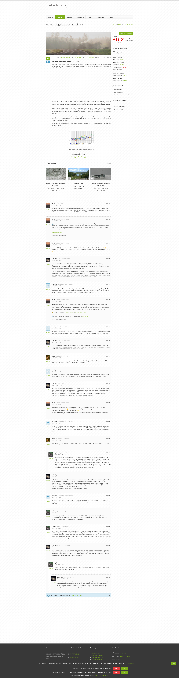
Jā (124, 668)
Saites (90, 17)
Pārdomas (116, 112)
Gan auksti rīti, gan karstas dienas (122, 95)
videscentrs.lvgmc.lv (57, 232)
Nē (116, 668)
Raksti (60, 17)
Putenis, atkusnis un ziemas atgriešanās (101, 184)
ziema (61, 57)
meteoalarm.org (69, 313)
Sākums (50, 17)
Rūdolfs (74, 187)
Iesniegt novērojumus (126, 33)
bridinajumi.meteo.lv (80, 313)
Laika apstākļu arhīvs (96, 659)
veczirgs (54, 284)
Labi (173, 663)
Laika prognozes (128, 24)
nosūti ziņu (123, 653)
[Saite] (56, 174)
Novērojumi (80, 17)
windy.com (85, 316)
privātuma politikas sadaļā (101, 675)
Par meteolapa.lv (118, 109)
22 (85, 57)
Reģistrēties (101, 17)
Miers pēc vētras (118, 57)
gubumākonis (52, 188)
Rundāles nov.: (120, 68)
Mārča (53, 204)
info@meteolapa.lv (125, 656)
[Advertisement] (104, 8)
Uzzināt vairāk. (129, 663)
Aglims (57, 453)
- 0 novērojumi (66, 453)
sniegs (64, 57)
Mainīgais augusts (119, 52)
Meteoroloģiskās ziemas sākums (65, 61)
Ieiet (111, 17)
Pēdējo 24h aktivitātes (97, 657)
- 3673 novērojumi (65, 258)
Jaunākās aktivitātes (120, 49)
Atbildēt (48, 209)
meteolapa (91, 57)
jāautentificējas (76, 595)
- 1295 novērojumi (64, 203)
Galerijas (70, 17)
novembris (68, 57)
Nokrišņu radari (95, 653)
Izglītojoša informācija (119, 106)
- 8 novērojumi (66, 356)
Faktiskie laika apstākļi (97, 655)
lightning (54, 258)
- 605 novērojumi (69, 284)
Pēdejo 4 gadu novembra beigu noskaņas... (56, 184)
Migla (53, 356)
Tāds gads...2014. (78, 183)
